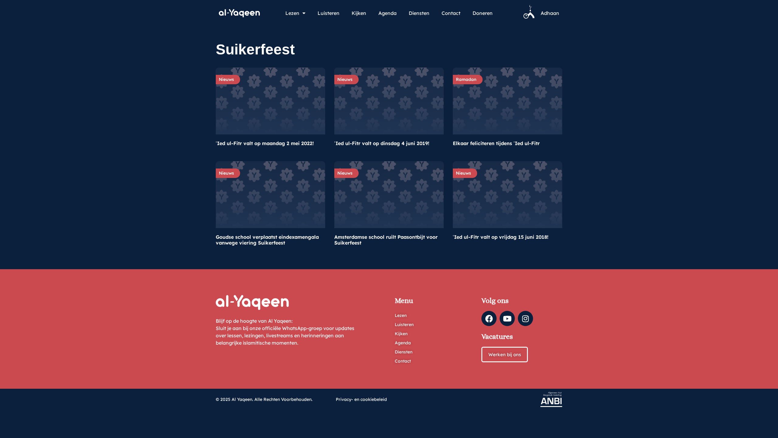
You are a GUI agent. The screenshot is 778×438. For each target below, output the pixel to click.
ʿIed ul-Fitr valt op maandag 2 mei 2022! (265, 143)
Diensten (419, 13)
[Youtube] (507, 318)
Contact (451, 13)
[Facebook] (489, 318)
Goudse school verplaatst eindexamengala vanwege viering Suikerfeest (267, 239)
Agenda (387, 13)
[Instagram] (525, 318)
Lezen (292, 13)
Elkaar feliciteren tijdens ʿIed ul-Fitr (496, 143)
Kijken (359, 13)
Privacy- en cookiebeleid (361, 399)
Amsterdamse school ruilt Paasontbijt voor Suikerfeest (386, 239)
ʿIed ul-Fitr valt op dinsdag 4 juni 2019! (381, 143)
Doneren (483, 13)
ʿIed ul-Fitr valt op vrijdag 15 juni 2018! (501, 237)
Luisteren (328, 13)
